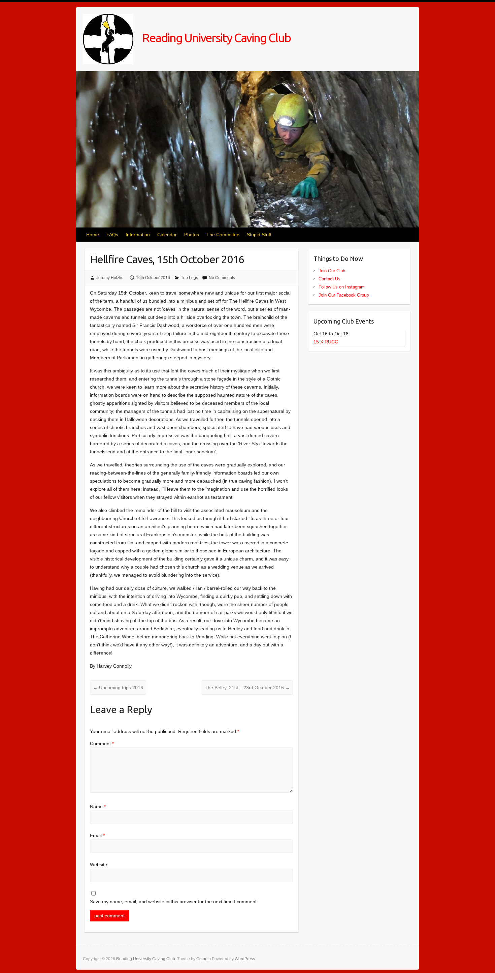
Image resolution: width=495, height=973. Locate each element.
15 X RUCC (326, 341)
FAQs (112, 234)
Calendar (167, 234)
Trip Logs (189, 277)
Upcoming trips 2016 (118, 687)
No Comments (222, 277)
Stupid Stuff (259, 234)
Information (138, 234)
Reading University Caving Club (215, 37)
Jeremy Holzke (110, 277)
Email (97, 835)
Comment (102, 743)
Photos (191, 234)
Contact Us (329, 278)
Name (98, 806)
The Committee (222, 234)
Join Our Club (332, 270)
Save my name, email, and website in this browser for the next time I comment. (174, 901)
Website (98, 864)
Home (92, 234)
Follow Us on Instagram (342, 287)
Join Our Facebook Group (344, 295)
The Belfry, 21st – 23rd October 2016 (247, 687)
